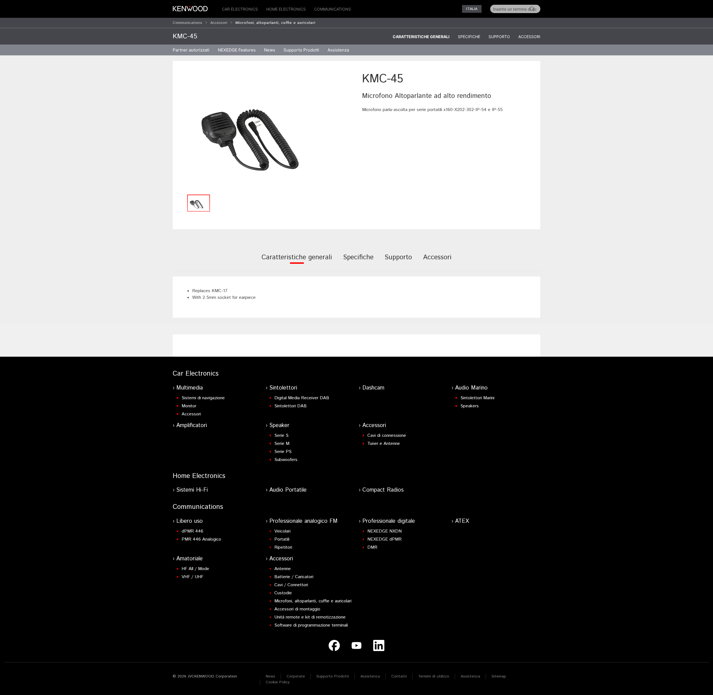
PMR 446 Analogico (201, 539)
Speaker (279, 426)
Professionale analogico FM (303, 521)
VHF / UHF (192, 577)
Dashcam (373, 388)
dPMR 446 (192, 531)
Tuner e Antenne (383, 443)
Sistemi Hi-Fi (192, 490)
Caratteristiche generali (421, 36)
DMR (372, 547)
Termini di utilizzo (433, 676)
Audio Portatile (288, 490)
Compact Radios (383, 490)
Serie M (281, 443)
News (269, 50)
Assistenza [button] (338, 50)
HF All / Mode (195, 569)
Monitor (189, 406)
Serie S (281, 435)
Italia (471, 9)
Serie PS (283, 451)
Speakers (469, 406)
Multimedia (189, 388)
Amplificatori (191, 426)
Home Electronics (286, 9)
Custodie (283, 593)
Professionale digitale (388, 521)
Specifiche (469, 36)
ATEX (462, 521)
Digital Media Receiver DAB (301, 398)
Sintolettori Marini (477, 398)
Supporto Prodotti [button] (301, 50)
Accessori (218, 23)
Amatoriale (189, 559)
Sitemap (499, 676)
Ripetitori (283, 547)
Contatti (399, 676)
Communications (332, 9)
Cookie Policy (278, 682)
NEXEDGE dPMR (384, 539)
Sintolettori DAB (290, 406)
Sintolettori (283, 388)
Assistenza (370, 676)
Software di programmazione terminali (311, 625)
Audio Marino (471, 388)
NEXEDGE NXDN (384, 531)
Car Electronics (240, 9)
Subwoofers (285, 460)
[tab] (297, 261)
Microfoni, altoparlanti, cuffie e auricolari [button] (275, 23)
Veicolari (282, 531)
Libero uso (189, 521)
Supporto (499, 36)
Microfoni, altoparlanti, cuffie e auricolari (312, 601)
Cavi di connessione (386, 435)
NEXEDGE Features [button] (237, 50)
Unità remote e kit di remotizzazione (310, 617)
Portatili (281, 539)
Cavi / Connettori (291, 585)
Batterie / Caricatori (293, 577)
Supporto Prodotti (332, 676)
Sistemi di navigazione (203, 398)
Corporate (296, 676)
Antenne (282, 569)
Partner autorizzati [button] (191, 50)
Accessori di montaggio (297, 609)
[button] (264, 131)
